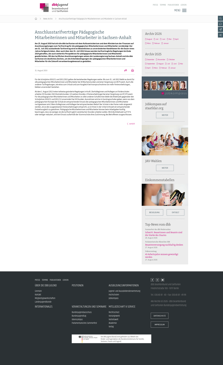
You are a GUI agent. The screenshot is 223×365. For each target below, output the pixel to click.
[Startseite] (36, 19)
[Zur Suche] (220, 18)
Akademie (113, 323)
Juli (157, 39)
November (161, 59)
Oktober (172, 59)
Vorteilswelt (113, 319)
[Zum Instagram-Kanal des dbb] (157, 280)
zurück (132, 123)
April (177, 39)
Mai (170, 39)
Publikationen (173, 5)
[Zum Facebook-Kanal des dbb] (152, 280)
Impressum (160, 324)
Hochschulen (114, 295)
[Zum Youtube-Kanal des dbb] (162, 280)
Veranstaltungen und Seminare (89, 306)
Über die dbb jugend (46, 285)
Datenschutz (160, 315)
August (149, 39)
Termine (163, 5)
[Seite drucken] (131, 70)
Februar (157, 43)
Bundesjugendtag (79, 316)
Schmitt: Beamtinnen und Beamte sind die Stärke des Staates (163, 233)
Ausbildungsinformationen (124, 285)
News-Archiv (47, 19)
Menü (177, 10)
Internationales (43, 306)
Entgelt (175, 212)
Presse (155, 5)
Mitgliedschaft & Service (122, 306)
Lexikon (183, 5)
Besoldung (154, 212)
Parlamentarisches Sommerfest (84, 323)
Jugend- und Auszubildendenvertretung (124, 291)
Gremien (38, 291)
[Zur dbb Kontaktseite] (220, 23)
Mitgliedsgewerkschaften (45, 298)
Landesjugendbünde (43, 302)
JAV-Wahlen (153, 161)
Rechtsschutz (114, 312)
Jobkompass (113, 298)
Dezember (150, 59)
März (149, 43)
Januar (166, 43)
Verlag (111, 326)
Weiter (165, 115)
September (151, 63)
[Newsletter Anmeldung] (220, 29)
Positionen (77, 285)
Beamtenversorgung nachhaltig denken (164, 244)
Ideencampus (77, 319)
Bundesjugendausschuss (82, 312)
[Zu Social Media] (220, 35)
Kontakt (38, 295)
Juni (163, 39)
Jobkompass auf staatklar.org (156, 106)
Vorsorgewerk (114, 316)
